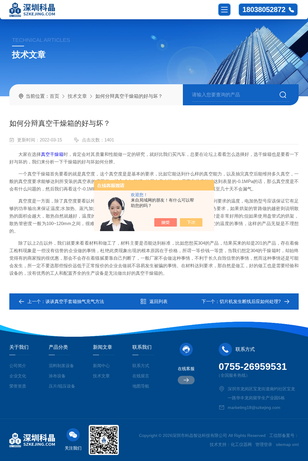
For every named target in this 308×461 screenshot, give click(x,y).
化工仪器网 (241, 444)
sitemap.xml (287, 444)
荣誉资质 (17, 386)
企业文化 (17, 375)
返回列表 (158, 301)
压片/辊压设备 (62, 386)
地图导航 (140, 386)
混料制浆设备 (61, 365)
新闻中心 (101, 365)
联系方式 (140, 365)
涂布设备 (57, 375)
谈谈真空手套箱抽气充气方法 (74, 301)
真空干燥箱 (52, 154)
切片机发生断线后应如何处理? (250, 301)
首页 (54, 96)
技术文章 (77, 96)
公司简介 (17, 365)
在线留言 (140, 375)
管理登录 (263, 444)
